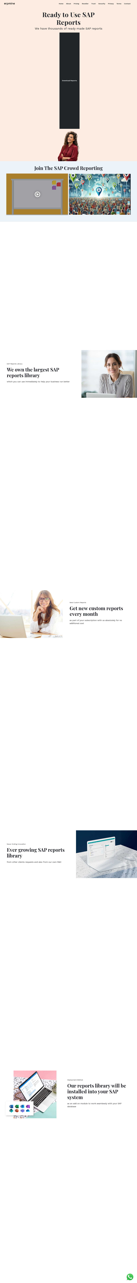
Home (61, 4)
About (68, 4)
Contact (127, 4)
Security (101, 4)
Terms (118, 4)
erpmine (9, 3)
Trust (93, 4)
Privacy (111, 4)
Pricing (76, 4)
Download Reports (69, 81)
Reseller (85, 4)
